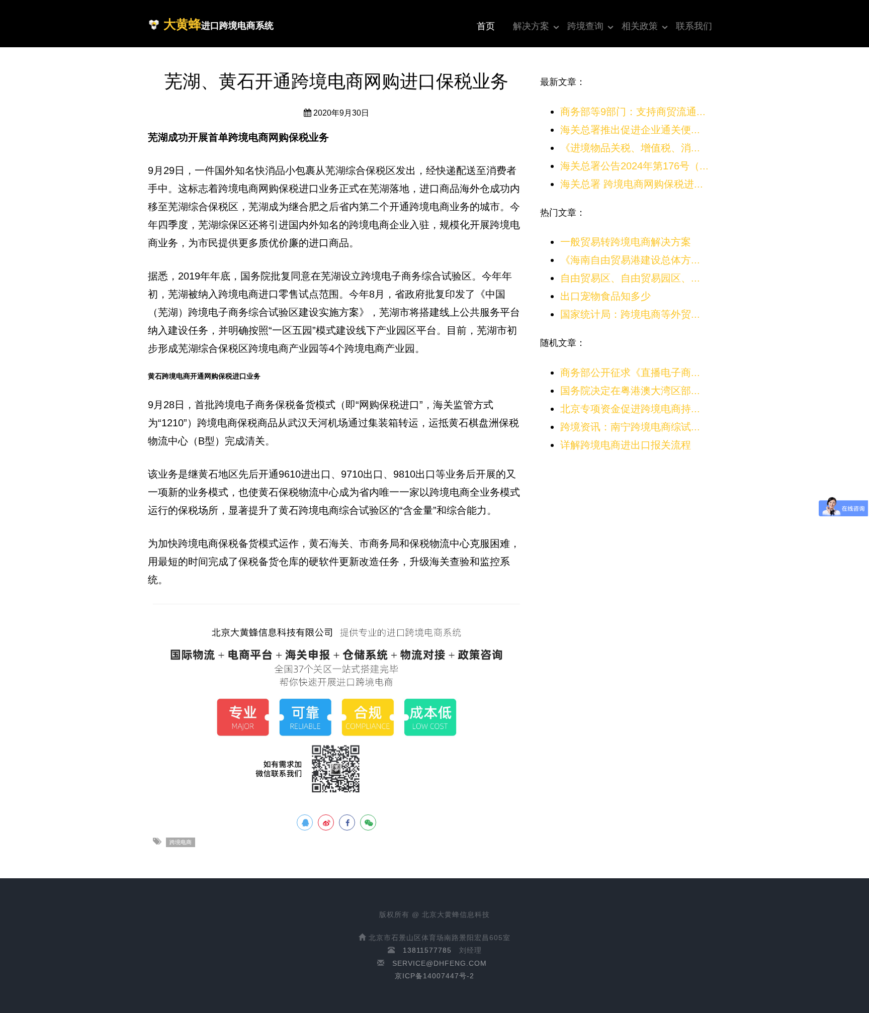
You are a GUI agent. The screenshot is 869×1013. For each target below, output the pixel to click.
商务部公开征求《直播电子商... (630, 372)
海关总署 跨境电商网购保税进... (631, 184)
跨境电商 (180, 842)
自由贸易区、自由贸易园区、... (630, 278)
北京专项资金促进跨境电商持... (630, 408)
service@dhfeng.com (439, 963)
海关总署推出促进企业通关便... (630, 129)
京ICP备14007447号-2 (434, 976)
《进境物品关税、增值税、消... (630, 147)
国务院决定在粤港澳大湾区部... (630, 390)
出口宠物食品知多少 (605, 296)
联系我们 (694, 26)
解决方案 (531, 26)
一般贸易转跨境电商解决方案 (625, 241)
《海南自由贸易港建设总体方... (630, 259)
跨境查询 (585, 26)
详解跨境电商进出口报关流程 (625, 444)
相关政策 (640, 26)
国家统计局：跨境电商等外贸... (630, 314)
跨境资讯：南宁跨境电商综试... (630, 426)
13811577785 (427, 950)
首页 (486, 26)
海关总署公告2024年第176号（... (634, 165)
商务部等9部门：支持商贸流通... (633, 111)
